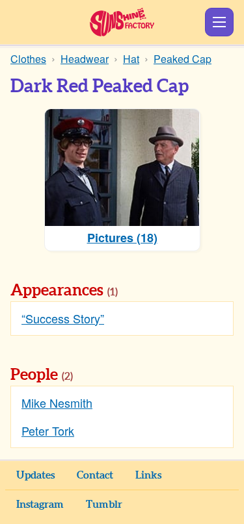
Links (148, 475)
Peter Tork (47, 430)
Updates (35, 475)
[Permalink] (136, 291)
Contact (95, 475)
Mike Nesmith (56, 402)
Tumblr (104, 504)
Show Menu (219, 22)
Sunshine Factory (122, 22)
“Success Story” (62, 318)
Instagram (40, 504)
